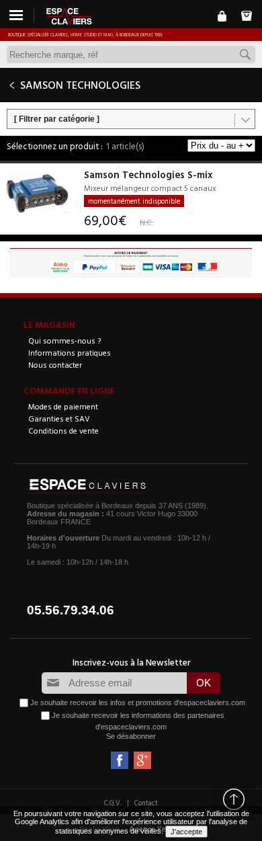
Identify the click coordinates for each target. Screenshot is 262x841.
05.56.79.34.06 (70, 610)
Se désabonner (131, 736)
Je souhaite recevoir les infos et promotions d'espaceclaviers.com (137, 702)
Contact (146, 802)
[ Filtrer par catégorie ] (56, 119)
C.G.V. (113, 802)
